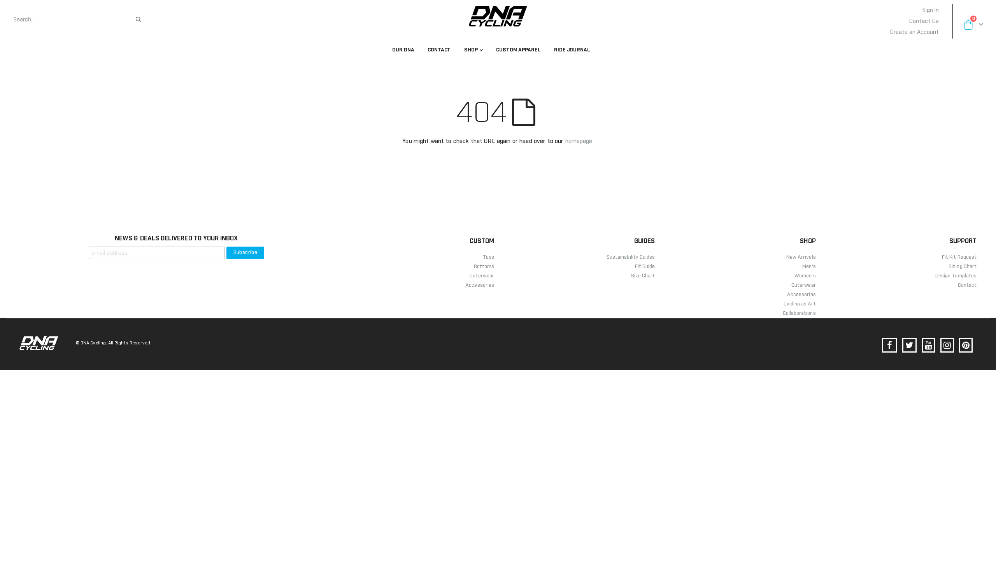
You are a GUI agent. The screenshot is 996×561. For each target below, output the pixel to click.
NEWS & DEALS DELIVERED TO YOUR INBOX (176, 238)
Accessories (801, 294)
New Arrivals (801, 257)
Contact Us (924, 21)
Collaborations (799, 313)
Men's (808, 266)
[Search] (138, 19)
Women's (804, 276)
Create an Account (914, 32)
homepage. (579, 141)
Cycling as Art (800, 304)
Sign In (930, 10)
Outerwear (803, 285)
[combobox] (74, 20)
